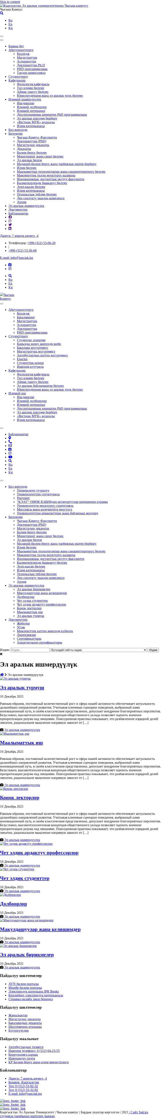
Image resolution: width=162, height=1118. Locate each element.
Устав (21, 627)
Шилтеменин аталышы (25, 1026)
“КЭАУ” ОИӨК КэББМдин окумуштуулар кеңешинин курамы (62, 502)
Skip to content (10, 2)
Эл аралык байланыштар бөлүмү (40, 385)
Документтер (17, 209)
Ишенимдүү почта (21, 1058)
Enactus (22, 359)
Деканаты (24, 149)
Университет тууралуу (33, 490)
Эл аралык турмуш (30, 616)
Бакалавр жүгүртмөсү (32, 347)
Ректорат (23, 498)
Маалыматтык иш (30, 612)
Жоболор (23, 623)
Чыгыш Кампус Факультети (37, 137)
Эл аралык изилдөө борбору (37, 118)
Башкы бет (16, 46)
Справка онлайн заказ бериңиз (30, 999)
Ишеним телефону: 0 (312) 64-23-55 (34, 1051)
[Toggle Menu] (1, 303)
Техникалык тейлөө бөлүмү (37, 194)
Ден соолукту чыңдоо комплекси (41, 198)
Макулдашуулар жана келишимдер (42, 593)
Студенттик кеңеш (30, 363)
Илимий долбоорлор (32, 107)
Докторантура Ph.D (31, 65)
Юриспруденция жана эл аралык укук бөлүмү (50, 95)
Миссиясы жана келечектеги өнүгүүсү (44, 509)
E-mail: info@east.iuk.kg (25, 1093)
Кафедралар (17, 80)
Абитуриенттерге (21, 50)
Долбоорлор (25, 597)
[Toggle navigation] (1, 36)
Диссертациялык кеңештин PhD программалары (52, 114)
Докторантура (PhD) (31, 141)
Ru (10, 20)
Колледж (23, 54)
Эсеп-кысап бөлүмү (31, 187)
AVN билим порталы (23, 984)
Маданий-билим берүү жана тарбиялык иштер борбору (56, 164)
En (10, 24)
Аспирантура (26, 61)
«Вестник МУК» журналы (36, 122)
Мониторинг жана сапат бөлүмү (40, 156)
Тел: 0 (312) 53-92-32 (23, 1086)
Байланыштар (18, 213)
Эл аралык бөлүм (29, 160)
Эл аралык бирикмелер (33, 589)
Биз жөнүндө (17, 130)
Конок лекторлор (29, 608)
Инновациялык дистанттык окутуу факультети (50, 179)
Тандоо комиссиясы (31, 73)
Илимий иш (17, 393)
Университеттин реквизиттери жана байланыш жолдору (57, 513)
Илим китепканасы (31, 126)
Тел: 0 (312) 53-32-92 (23, 1090)
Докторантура (27, 328)
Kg (10, 28)
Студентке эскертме (31, 340)
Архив (21, 202)
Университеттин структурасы (38, 494)
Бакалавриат (26, 317)
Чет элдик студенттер (32, 600)
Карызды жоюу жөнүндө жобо (39, 344)
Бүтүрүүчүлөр (18, 1030)
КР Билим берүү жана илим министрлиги (38, 1062)
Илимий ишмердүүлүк (24, 99)
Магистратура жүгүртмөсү (36, 351)
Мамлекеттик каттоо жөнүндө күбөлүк (45, 631)
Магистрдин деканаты (33, 145)
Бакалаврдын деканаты (25, 1023)
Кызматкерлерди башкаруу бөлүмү (42, 183)
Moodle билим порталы (25, 987)
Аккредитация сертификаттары (39, 642)
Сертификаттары (29, 638)
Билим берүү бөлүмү (32, 152)
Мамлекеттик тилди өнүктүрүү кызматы (46, 175)
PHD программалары (32, 69)
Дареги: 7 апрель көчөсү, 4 (19, 236)
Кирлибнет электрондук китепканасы (35, 995)
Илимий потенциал (31, 111)
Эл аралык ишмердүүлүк (26, 206)
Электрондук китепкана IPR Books (33, 991)
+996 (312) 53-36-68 (22, 250)
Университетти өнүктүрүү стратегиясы (45, 505)
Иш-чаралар (25, 103)
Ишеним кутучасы (30, 366)
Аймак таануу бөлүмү (33, 92)
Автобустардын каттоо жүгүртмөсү (42, 355)
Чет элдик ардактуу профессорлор (41, 604)
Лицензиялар (26, 635)
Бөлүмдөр (15, 133)
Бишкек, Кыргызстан (23, 1082)
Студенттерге (18, 76)
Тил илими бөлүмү (30, 88)
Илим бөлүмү (26, 168)
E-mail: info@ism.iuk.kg (16, 257)
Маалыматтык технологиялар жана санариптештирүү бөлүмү (61, 171)
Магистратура (27, 57)
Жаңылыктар (17, 1015)
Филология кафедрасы (33, 84)
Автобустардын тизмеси (25, 1047)
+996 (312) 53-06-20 (41, 243)
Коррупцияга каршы (23, 1054)
